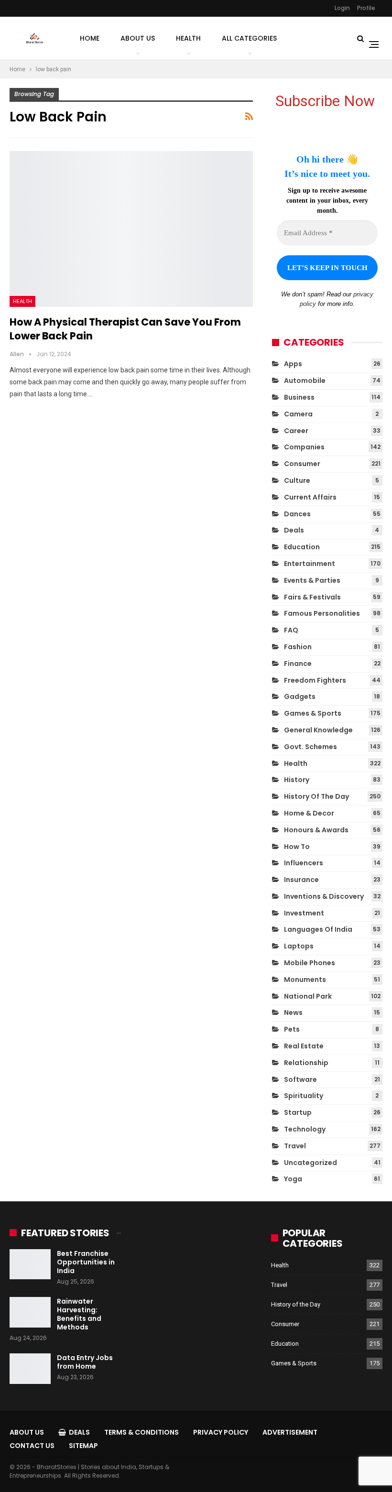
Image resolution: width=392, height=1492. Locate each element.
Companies (304, 447)
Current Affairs (310, 497)
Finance (298, 663)
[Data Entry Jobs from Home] (30, 1368)
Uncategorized (310, 1162)
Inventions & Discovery (324, 896)
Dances (297, 514)
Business (299, 397)
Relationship (306, 1062)
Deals (294, 530)
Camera (298, 414)
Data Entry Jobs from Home (85, 1362)
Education (302, 547)
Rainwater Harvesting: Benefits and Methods (79, 1314)
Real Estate (304, 1046)
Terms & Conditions (141, 1432)
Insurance (301, 879)
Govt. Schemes (310, 746)
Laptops (299, 946)
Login (342, 8)
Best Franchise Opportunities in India (86, 1262)
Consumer (302, 463)
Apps (293, 364)
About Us (137, 38)
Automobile (305, 380)
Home (89, 38)
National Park (308, 996)
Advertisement (289, 1432)
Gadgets (300, 696)
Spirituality (303, 1095)
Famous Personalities (322, 613)
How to (297, 846)
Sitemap (83, 1445)
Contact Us (32, 1445)
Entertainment (309, 563)
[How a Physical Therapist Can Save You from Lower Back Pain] (131, 229)
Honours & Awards (316, 830)
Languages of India (318, 929)
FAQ (291, 630)
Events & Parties (312, 580)
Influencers (303, 863)
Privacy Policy (220, 1432)
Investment (304, 913)
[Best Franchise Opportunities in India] (30, 1264)
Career (296, 431)
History (296, 779)
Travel (295, 1146)
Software (300, 1079)
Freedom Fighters (315, 680)
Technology (305, 1129)
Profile (366, 8)
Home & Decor (309, 813)
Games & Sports (312, 713)
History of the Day (316, 796)
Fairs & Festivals (312, 597)
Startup (298, 1112)
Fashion (298, 647)
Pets (292, 1029)
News (293, 1012)
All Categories (249, 38)
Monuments (305, 979)
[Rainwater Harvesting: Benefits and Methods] (30, 1312)
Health (188, 38)
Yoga (293, 1179)
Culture (297, 480)
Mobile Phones (309, 963)
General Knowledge (318, 730)
